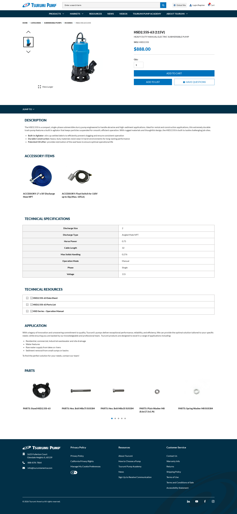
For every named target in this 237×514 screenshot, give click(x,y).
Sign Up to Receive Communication (135, 477)
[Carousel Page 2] (115, 418)
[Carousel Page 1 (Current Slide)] (112, 418)
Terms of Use (173, 477)
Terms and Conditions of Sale (180, 482)
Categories (36, 23)
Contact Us (172, 456)
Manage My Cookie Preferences (85, 466)
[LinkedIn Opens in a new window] (188, 501)
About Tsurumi (126, 456)
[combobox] (111, 5)
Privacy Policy (77, 456)
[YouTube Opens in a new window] (196, 501)
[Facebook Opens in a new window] (205, 501)
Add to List (153, 82)
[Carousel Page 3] (118, 418)
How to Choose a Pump (130, 461)
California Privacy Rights (82, 461)
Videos (123, 13)
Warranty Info (173, 461)
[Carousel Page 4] (121, 418)
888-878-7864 (34, 462)
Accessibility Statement (178, 487)
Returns (170, 466)
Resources (95, 13)
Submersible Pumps (53, 23)
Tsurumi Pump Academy (147, 13)
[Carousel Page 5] (125, 418)
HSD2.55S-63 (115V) (83, 23)
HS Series (69, 23)
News (110, 13)
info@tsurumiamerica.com (40, 468)
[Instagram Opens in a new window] (213, 501)
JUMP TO (27, 109)
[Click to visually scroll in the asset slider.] (28, 32)
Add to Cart (174, 73)
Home (25, 23)
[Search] (163, 5)
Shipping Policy (174, 471)
